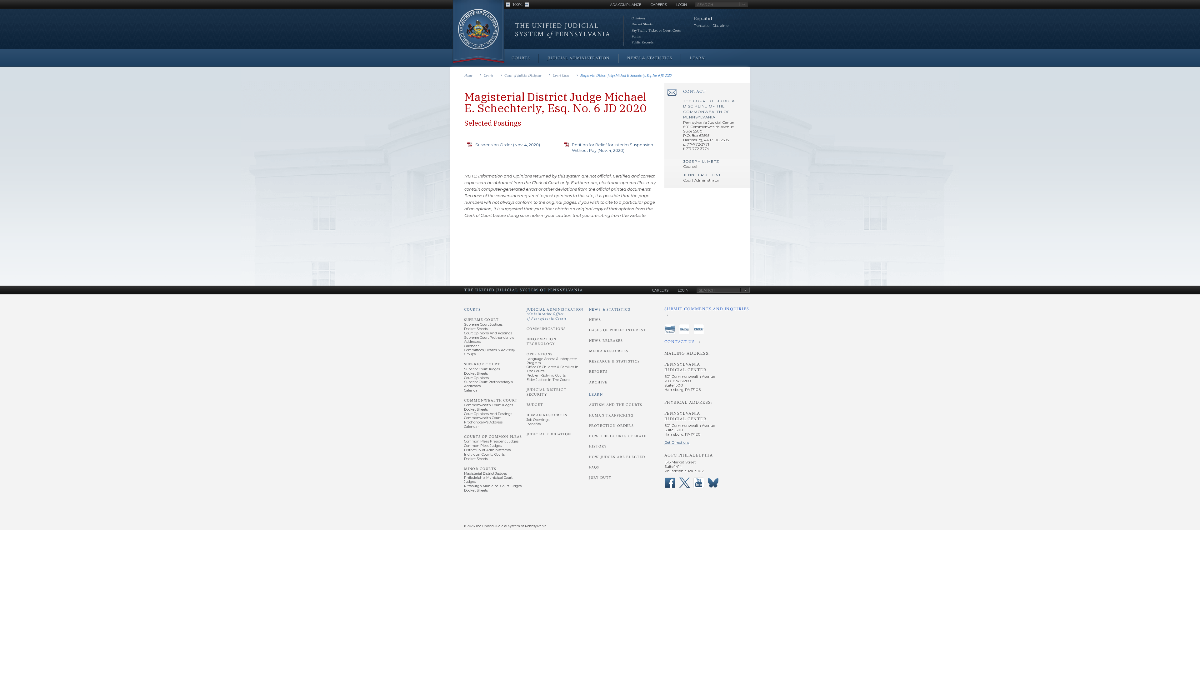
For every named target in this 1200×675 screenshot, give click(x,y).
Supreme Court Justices (483, 324)
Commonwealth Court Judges (488, 405)
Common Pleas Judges (483, 445)
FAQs (594, 467)
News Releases (606, 340)
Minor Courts (480, 469)
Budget (535, 404)
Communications (546, 329)
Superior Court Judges (482, 369)
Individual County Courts (484, 454)
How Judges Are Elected (617, 457)
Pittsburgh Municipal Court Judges (493, 486)
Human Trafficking (611, 415)
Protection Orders (611, 425)
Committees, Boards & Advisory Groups (489, 352)
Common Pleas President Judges (491, 441)
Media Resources (608, 351)
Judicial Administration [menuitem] (579, 58)
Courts (488, 75)
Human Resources (547, 415)
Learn (596, 394)
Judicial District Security (547, 392)
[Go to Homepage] (478, 32)
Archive (598, 382)
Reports (598, 371)
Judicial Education (549, 434)
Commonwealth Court (491, 400)
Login (681, 4)
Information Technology (541, 341)
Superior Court (482, 364)
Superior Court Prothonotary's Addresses (488, 384)
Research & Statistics (614, 361)
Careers (659, 4)
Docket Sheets (642, 24)
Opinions (638, 18)
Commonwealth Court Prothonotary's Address (483, 420)
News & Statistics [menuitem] (649, 58)
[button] (508, 4)
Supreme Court (481, 320)
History (598, 446)
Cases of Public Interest (617, 330)
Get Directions (676, 442)
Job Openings (538, 420)
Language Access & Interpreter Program (552, 361)
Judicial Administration (555, 314)
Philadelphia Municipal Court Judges (488, 479)
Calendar (471, 346)
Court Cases (561, 75)
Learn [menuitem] (697, 58)
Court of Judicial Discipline (522, 75)
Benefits (534, 424)
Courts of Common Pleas (493, 436)
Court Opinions (476, 378)
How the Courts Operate (618, 436)
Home (468, 75)
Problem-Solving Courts (546, 375)
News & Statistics (609, 309)
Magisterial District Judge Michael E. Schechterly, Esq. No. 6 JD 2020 (625, 75)
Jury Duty (600, 477)
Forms (636, 36)
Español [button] (703, 18)
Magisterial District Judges (485, 473)
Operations (540, 354)
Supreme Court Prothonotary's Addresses (489, 339)
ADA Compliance (625, 4)
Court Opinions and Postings (488, 333)
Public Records (642, 42)
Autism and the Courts (615, 404)
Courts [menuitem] (521, 58)
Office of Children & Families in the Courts (552, 369)
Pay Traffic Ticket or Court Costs (656, 30)
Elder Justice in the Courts (548, 380)
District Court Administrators (487, 450)
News (595, 320)
